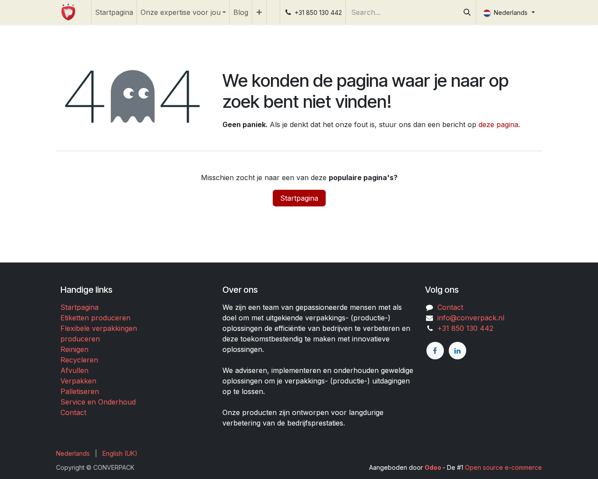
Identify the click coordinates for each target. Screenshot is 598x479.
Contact (73, 412)
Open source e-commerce (503, 467)
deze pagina (498, 124)
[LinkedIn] (457, 350)
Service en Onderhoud (98, 401)
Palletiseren (79, 391)
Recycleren (79, 359)
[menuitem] (114, 12)
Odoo (434, 467)
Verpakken (78, 380)
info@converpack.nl (470, 317)
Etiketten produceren (95, 317)
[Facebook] (435, 350)
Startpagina (299, 198)
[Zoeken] (467, 12)
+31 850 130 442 (463, 328)
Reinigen (74, 349)
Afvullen (74, 370)
